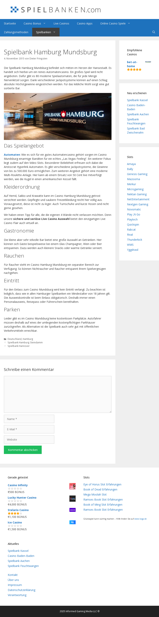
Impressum (15, 585)
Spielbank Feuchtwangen (23, 566)
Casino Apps (84, 23)
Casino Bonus (32, 23)
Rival (130, 234)
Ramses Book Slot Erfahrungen (103, 499)
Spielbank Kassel (137, 100)
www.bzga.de (140, 518)
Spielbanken (43, 32)
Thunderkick (134, 239)
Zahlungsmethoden (16, 32)
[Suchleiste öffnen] (154, 32)
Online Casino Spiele (113, 23)
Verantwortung (17, 595)
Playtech (132, 219)
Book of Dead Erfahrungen (100, 489)
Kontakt (13, 575)
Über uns (13, 580)
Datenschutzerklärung (21, 590)
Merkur (131, 184)
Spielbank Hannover (19, 345)
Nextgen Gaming (137, 204)
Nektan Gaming (137, 194)
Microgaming (135, 189)
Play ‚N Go (133, 214)
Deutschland (15, 338)
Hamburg (28, 338)
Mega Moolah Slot (95, 494)
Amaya (131, 164)
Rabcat (131, 229)
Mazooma (133, 179)
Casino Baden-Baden (21, 556)
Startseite (10, 23)
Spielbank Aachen (138, 114)
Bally (130, 169)
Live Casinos (61, 23)
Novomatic (134, 209)
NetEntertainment (138, 199)
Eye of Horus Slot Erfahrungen (102, 484)
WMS (130, 244)
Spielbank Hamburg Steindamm (25, 342)
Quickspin (133, 224)
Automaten (12, 154)
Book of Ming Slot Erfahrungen (102, 504)
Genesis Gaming (137, 174)
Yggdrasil (132, 250)
